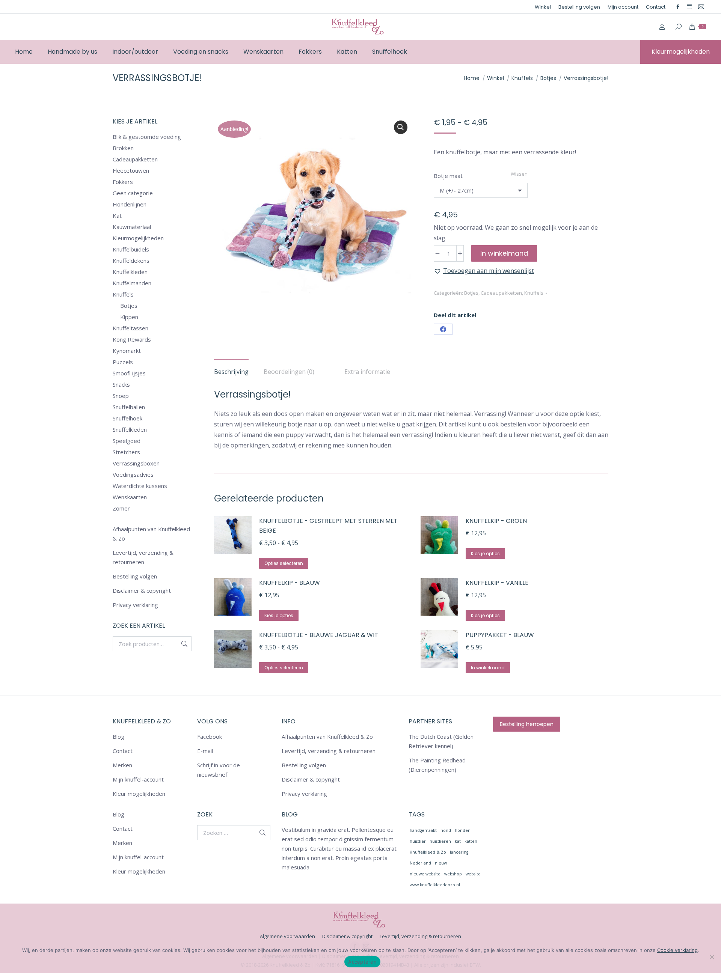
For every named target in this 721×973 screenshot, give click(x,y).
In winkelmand (504, 253)
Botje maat (448, 175)
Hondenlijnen (129, 204)
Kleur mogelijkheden (139, 793)
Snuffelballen (129, 407)
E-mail (205, 751)
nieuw (441, 863)
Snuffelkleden (130, 429)
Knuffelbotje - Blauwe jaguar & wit (318, 635)
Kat (117, 215)
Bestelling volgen (135, 576)
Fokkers (123, 181)
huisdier (418, 841)
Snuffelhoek (127, 418)
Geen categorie (133, 193)
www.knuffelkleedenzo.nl (435, 884)
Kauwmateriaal (132, 226)
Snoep (121, 395)
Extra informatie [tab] (367, 372)
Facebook (209, 736)
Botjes (471, 292)
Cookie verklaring (677, 950)
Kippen (129, 317)
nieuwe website (425, 874)
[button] (400, 127)
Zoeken (183, 643)
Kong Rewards (132, 339)
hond (445, 830)
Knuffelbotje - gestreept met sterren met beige (328, 526)
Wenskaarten (130, 497)
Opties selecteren (283, 563)
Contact (123, 751)
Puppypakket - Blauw (500, 635)
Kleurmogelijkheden (138, 238)
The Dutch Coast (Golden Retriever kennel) (441, 741)
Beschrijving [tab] (231, 372)
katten (471, 841)
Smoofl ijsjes (129, 373)
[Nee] (711, 957)
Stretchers (126, 452)
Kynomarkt (127, 350)
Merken (122, 765)
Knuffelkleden (130, 272)
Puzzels (123, 362)
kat (458, 841)
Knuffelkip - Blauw (289, 582)
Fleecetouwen (131, 170)
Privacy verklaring (135, 605)
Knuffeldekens (131, 260)
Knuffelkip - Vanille (497, 582)
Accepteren (362, 962)
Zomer (121, 508)
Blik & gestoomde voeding (147, 136)
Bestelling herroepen (527, 724)
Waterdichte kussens (140, 486)
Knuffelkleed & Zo (428, 852)
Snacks (121, 384)
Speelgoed (126, 440)
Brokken (123, 148)
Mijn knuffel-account (138, 779)
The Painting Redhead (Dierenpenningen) (437, 764)
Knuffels (533, 292)
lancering (459, 852)
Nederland (420, 863)
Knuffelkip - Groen (496, 521)
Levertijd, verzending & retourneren (143, 557)
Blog (118, 736)
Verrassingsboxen (136, 463)
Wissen (519, 173)
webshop (453, 874)
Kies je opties (485, 553)
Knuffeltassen (130, 328)
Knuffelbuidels (131, 249)
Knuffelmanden (132, 283)
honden (463, 830)
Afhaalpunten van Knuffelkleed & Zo (151, 533)
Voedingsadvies (133, 474)
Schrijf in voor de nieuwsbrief (218, 769)
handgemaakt (423, 830)
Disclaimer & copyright (142, 590)
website (473, 874)
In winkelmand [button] (488, 667)
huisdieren (440, 841)
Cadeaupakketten (501, 292)
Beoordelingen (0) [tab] (289, 372)
